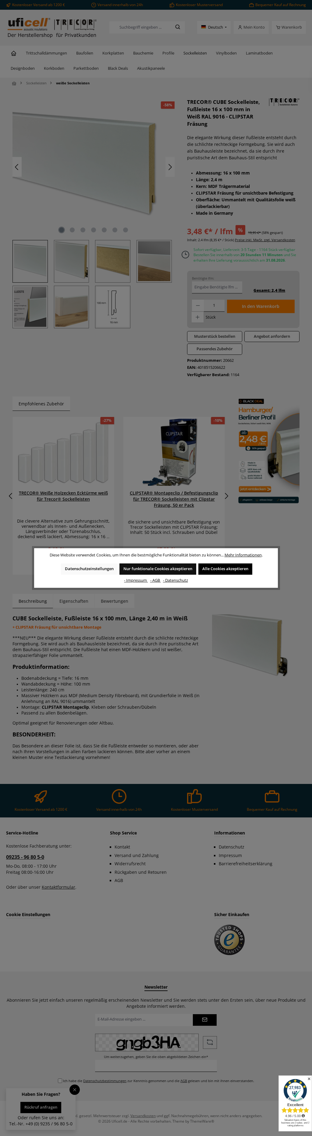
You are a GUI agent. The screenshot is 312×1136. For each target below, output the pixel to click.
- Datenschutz (175, 580)
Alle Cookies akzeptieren (225, 568)
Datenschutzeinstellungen (89, 568)
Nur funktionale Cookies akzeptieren (157, 568)
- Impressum (136, 580)
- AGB (155, 580)
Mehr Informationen (243, 555)
